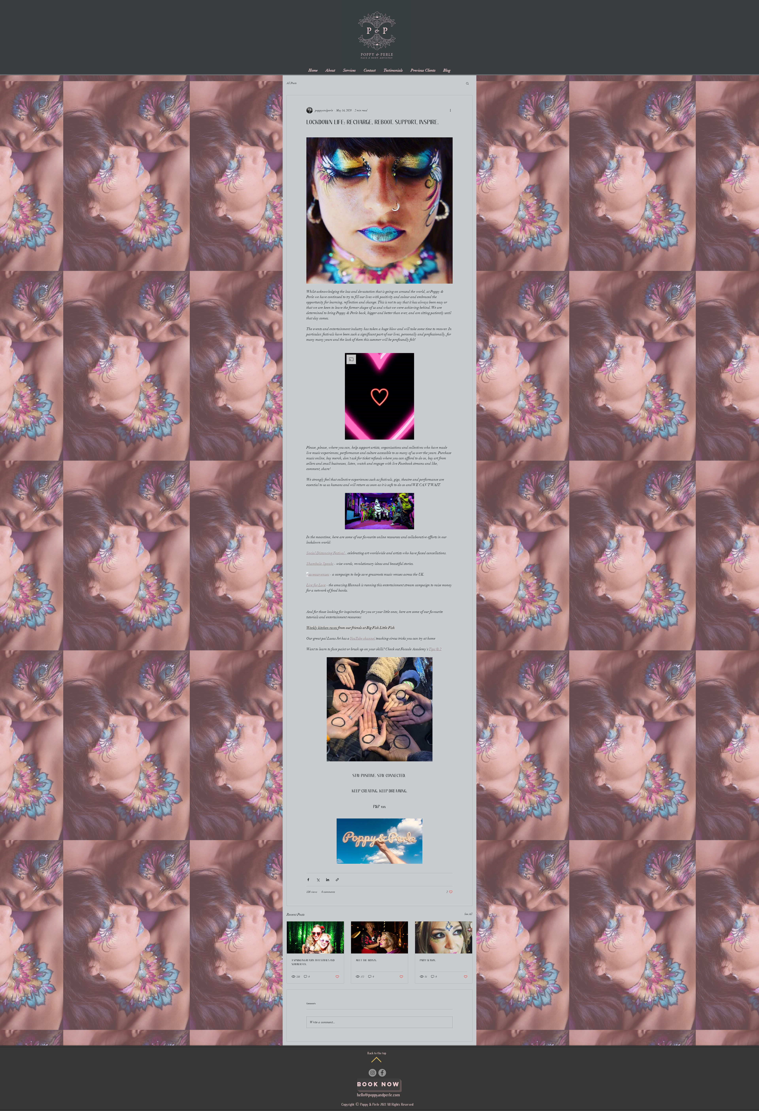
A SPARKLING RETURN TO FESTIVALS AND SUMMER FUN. (313, 962)
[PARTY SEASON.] (443, 937)
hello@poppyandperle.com (378, 1095)
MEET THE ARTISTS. (366, 960)
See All (468, 914)
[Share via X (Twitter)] (318, 880)
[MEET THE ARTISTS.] (379, 937)
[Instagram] (372, 1073)
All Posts (292, 83)
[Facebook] (382, 1073)
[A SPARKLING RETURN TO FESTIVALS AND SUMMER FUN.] (315, 937)
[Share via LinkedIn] (327, 880)
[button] (467, 83)
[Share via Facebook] (308, 880)
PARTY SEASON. (428, 960)
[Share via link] (337, 880)
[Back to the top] (376, 1059)
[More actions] (450, 110)
